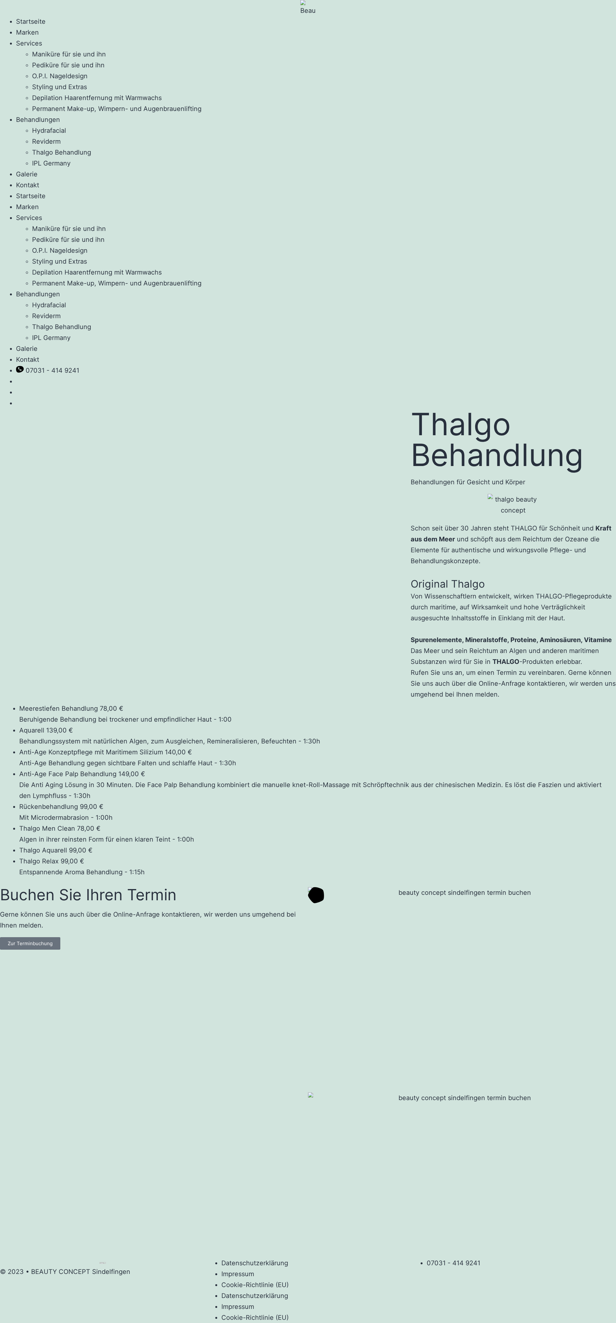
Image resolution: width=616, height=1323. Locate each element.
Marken (27, 32)
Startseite (31, 21)
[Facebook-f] (419, 1276)
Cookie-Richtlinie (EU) (255, 1285)
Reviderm (46, 141)
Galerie (27, 174)
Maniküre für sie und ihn (69, 54)
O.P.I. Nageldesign (60, 76)
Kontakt (27, 185)
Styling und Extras (59, 87)
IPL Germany (51, 163)
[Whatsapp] (455, 1276)
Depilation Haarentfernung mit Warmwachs (97, 98)
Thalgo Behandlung (61, 152)
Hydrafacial (49, 130)
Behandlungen (38, 119)
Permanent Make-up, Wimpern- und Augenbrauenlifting (116, 109)
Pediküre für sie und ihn (68, 65)
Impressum (237, 1274)
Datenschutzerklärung (254, 1263)
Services (29, 43)
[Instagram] (437, 1276)
